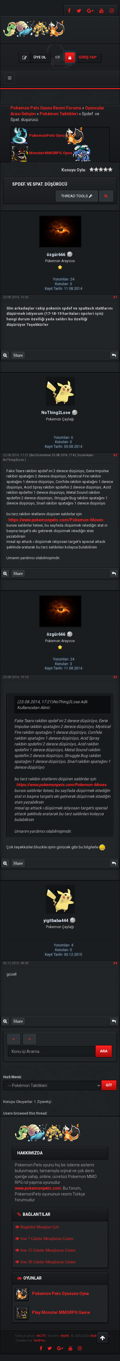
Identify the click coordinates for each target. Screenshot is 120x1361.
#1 (115, 297)
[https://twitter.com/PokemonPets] (79, 10)
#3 (115, 677)
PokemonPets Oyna (47, 136)
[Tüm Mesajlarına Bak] (5, 355)
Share (18, 355)
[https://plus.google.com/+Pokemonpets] (90, 10)
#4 (115, 963)
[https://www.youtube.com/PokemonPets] (101, 10)
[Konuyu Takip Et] (106, 196)
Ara (103, 1051)
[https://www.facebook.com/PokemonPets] (68, 10)
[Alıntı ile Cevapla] (114, 355)
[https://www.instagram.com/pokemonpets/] (112, 10)
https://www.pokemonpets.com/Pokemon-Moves (55, 520)
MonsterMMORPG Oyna (50, 153)
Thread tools (75, 196)
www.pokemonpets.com (38, 1188)
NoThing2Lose (13, 459)
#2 (115, 455)
